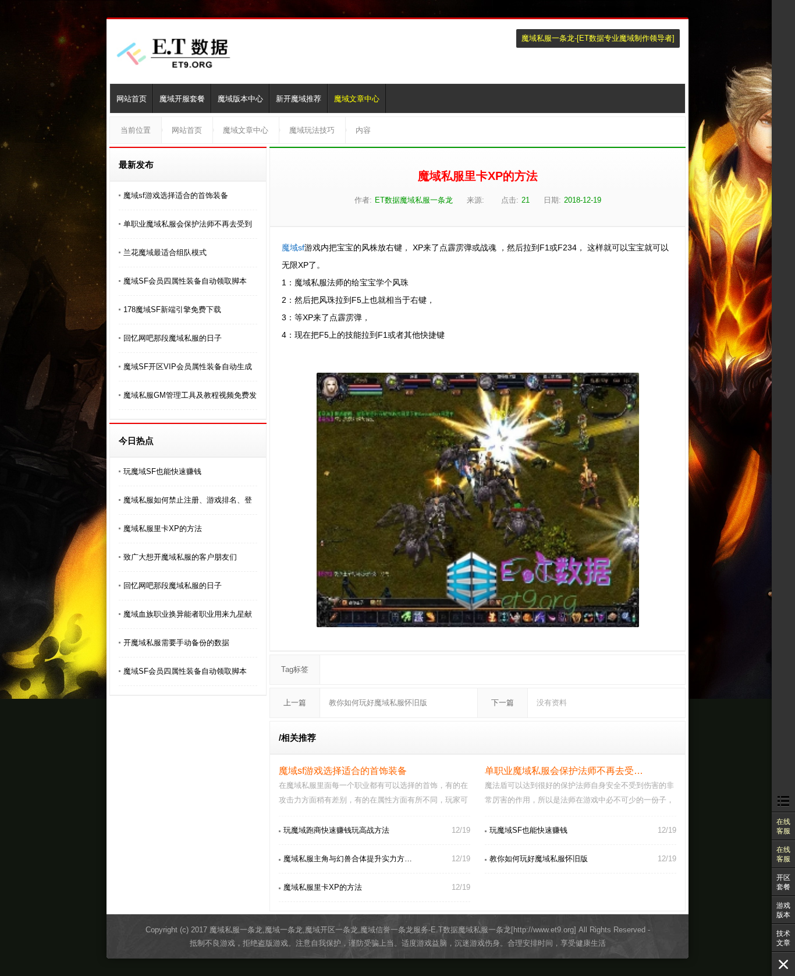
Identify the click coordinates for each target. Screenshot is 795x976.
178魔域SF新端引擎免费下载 (172, 309)
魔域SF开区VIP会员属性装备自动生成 (187, 366)
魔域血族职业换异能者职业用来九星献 (187, 614)
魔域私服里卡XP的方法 (162, 528)
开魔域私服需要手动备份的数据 (176, 642)
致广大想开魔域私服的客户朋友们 (180, 557)
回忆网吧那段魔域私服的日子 (172, 338)
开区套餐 (783, 882)
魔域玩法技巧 (312, 130)
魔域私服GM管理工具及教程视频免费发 (190, 395)
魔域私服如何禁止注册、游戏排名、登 (187, 500)
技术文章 (783, 938)
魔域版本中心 (240, 98)
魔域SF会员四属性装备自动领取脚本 (185, 281)
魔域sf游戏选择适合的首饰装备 (175, 195)
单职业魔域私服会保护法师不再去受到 (187, 224)
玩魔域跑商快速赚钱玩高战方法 (336, 830)
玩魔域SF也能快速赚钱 (162, 471)
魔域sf (293, 247)
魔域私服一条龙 (547, 38)
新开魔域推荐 (298, 98)
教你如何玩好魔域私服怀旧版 (378, 702)
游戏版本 (783, 910)
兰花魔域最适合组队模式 (165, 252)
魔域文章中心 (356, 98)
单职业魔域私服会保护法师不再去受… (564, 771)
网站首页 (131, 98)
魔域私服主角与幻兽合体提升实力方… (347, 858)
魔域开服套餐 (182, 98)
